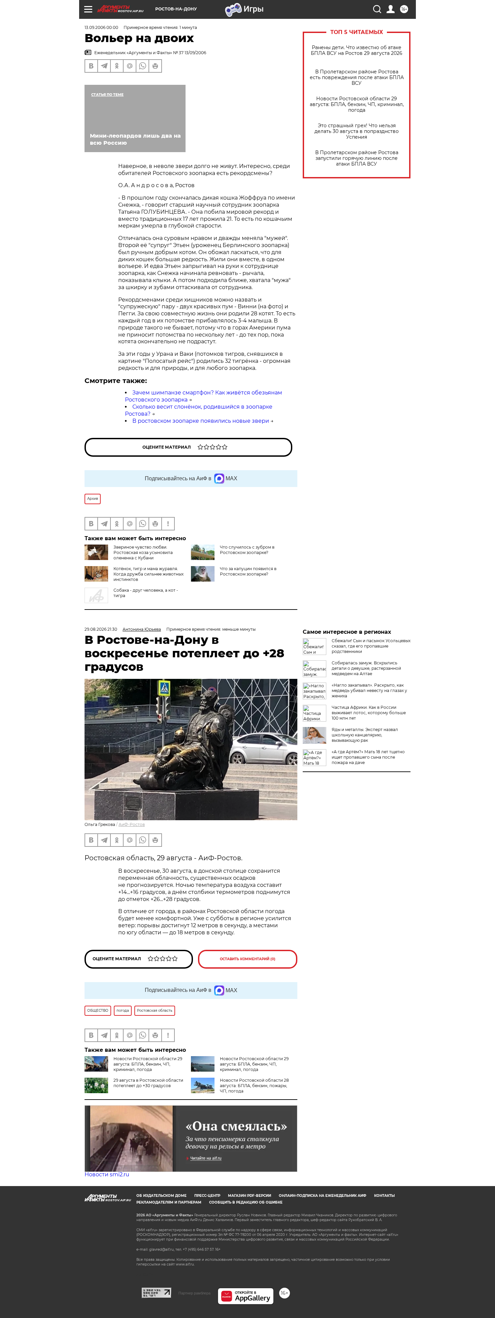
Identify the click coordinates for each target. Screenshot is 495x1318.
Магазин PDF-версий (249, 1195)
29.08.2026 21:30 (101, 629)
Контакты (384, 1195)
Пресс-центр (207, 1195)
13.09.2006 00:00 (101, 27)
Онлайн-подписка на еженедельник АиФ (322, 1195)
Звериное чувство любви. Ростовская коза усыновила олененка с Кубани (143, 552)
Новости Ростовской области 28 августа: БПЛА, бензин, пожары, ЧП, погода (254, 1086)
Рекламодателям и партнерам (168, 1202)
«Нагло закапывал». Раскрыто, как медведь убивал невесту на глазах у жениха (369, 690)
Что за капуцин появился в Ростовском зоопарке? (248, 571)
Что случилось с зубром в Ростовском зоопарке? (247, 550)
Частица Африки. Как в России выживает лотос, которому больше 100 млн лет (369, 713)
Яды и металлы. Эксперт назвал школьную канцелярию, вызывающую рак (365, 735)
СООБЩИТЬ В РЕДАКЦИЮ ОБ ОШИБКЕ (246, 1202)
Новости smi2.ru (107, 1174)
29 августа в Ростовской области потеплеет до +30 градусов (148, 1083)
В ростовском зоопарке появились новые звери (200, 421)
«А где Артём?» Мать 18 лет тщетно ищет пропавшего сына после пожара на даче (368, 757)
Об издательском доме (161, 1195)
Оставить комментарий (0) (247, 959)
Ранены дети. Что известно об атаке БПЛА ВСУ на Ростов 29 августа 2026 (356, 50)
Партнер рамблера (194, 1293)
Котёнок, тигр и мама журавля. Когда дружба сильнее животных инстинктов (148, 574)
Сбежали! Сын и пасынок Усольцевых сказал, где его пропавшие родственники (371, 646)
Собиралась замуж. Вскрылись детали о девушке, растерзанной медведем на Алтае (366, 668)
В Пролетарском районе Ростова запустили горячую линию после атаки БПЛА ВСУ (356, 158)
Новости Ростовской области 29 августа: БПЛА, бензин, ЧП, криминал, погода (357, 104)
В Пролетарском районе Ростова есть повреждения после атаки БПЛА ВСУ (357, 77)
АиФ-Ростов (132, 824)
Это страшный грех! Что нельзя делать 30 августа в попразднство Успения (357, 131)
